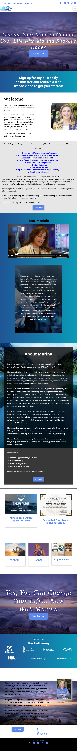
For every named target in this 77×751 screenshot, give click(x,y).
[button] (75, 8)
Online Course (38, 560)
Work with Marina (15, 560)
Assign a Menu (38, 740)
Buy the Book (61, 559)
